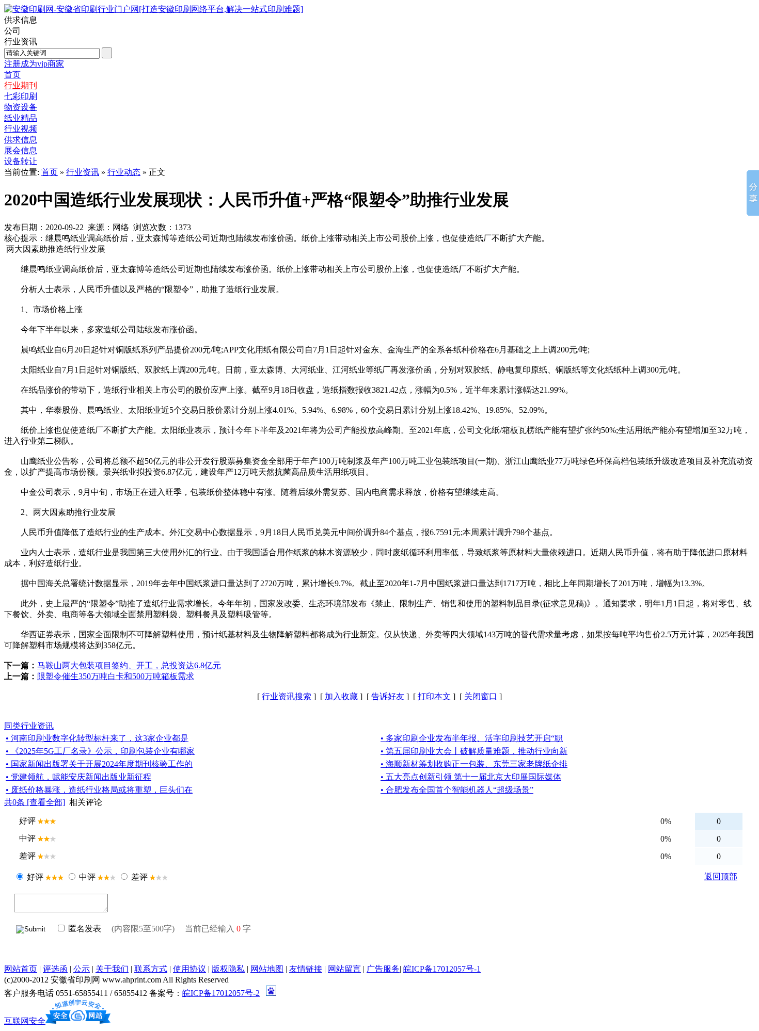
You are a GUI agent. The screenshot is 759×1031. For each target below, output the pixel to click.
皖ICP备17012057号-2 (221, 993)
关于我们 (112, 968)
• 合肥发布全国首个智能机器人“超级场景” (457, 789)
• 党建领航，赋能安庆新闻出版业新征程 (78, 776)
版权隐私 (228, 968)
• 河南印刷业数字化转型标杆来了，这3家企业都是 (97, 738)
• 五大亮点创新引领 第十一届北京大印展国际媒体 (471, 776)
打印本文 (434, 696)
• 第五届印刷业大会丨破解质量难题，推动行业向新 (474, 751)
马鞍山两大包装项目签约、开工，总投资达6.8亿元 (129, 665)
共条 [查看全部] (34, 802)
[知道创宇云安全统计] (77, 1021)
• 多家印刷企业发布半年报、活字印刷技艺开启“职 (472, 738)
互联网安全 (24, 1021)
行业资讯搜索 (286, 696)
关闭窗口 (480, 696)
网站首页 (20, 968)
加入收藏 (341, 696)
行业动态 (123, 172)
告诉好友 (387, 696)
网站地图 (266, 968)
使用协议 (189, 968)
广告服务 (383, 968)
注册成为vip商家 (34, 63)
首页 (49, 172)
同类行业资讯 (29, 725)
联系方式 (150, 968)
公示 (81, 968)
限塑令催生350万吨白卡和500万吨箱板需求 (115, 676)
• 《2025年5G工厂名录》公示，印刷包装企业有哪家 (100, 751)
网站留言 (344, 968)
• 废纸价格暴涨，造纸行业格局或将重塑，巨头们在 (99, 789)
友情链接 (305, 968)
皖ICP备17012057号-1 (442, 968)
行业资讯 (82, 172)
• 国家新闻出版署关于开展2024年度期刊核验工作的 (99, 764)
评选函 (55, 968)
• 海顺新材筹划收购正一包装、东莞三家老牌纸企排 (474, 764)
